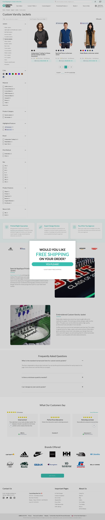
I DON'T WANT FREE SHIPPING (52, 269)
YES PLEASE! (52, 264)
